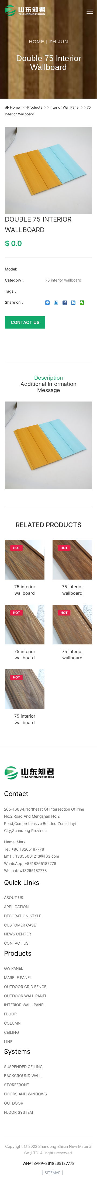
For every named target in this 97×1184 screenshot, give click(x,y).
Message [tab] (48, 390)
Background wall (22, 1075)
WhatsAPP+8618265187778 (49, 1163)
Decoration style (22, 916)
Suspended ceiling (23, 1066)
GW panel (13, 968)
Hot (16, 548)
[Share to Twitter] (56, 302)
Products (34, 107)
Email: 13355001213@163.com (31, 856)
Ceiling (11, 1032)
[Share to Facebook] (65, 302)
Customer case (20, 925)
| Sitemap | (52, 1172)
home (15, 107)
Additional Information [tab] (48, 384)
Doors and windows (25, 1094)
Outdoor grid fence (25, 986)
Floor (10, 1014)
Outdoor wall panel (25, 996)
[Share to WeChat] (82, 302)
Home (36, 41)
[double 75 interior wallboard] (48, 170)
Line (8, 1041)
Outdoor (13, 1103)
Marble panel (18, 977)
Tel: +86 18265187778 (24, 849)
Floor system (18, 1112)
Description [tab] (48, 378)
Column (12, 1023)
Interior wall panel (64, 107)
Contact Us (25, 322)
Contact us (16, 943)
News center (17, 934)
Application (16, 906)
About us (13, 897)
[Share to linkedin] (73, 302)
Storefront (16, 1084)
